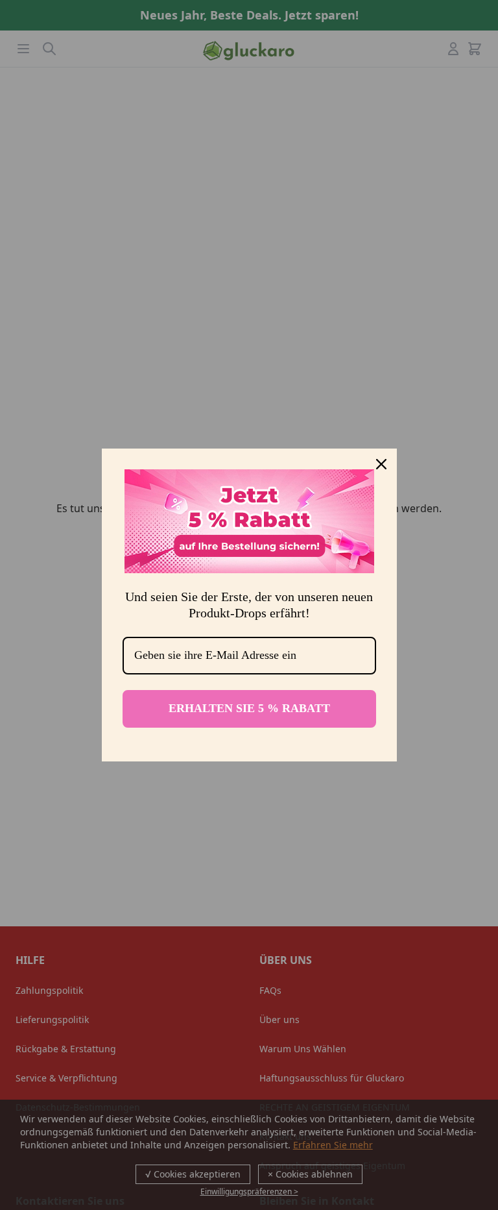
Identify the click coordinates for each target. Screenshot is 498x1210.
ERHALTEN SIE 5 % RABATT (249, 708)
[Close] (381, 464)
